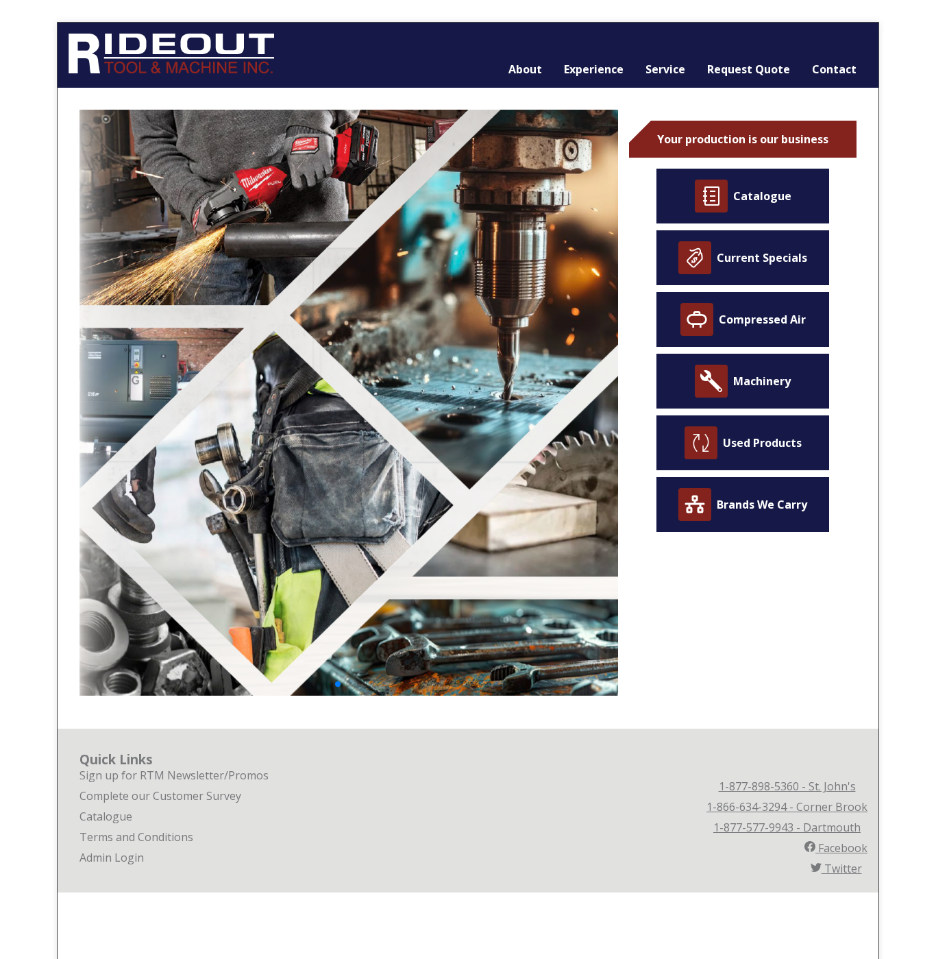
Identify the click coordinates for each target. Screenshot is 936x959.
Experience (594, 69)
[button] (338, 684)
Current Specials (762, 257)
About (525, 69)
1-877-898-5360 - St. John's (787, 786)
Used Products (762, 442)
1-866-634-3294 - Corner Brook (786, 806)
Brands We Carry (762, 504)
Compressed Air (762, 319)
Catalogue (762, 196)
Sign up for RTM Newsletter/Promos (174, 775)
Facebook (841, 847)
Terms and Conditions (136, 837)
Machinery (762, 381)
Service (665, 69)
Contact (834, 69)
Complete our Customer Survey (160, 795)
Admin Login (111, 857)
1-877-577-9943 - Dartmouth (787, 827)
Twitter (842, 868)
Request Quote (748, 69)
